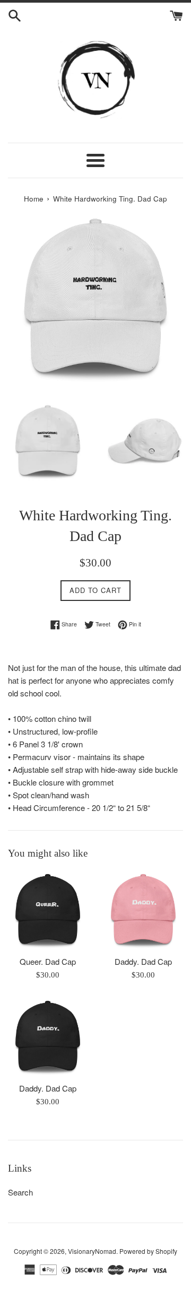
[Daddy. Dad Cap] (143, 910)
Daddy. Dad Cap (143, 961)
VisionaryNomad (92, 1250)
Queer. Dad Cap (48, 961)
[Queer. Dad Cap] (48, 910)
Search (20, 1192)
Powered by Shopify (148, 1250)
